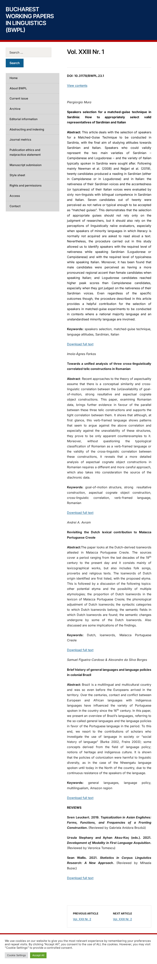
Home (14, 78)
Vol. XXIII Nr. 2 (122, 919)
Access (15, 196)
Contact (15, 206)
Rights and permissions (26, 185)
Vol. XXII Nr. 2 (82, 919)
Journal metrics (20, 139)
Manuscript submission (26, 165)
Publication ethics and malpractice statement (25, 152)
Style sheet (17, 175)
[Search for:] (32, 52)
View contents (77, 85)
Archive (15, 109)
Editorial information (24, 119)
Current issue (19, 98)
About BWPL (18, 88)
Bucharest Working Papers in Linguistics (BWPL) (30, 19)
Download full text (80, 344)
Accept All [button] (38, 955)
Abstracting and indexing (27, 129)
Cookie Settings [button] (16, 955)
